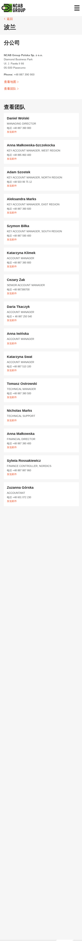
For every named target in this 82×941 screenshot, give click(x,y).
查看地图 (10, 81)
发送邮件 (12, 131)
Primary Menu (77, 8)
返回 (10, 18)
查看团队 (10, 88)
